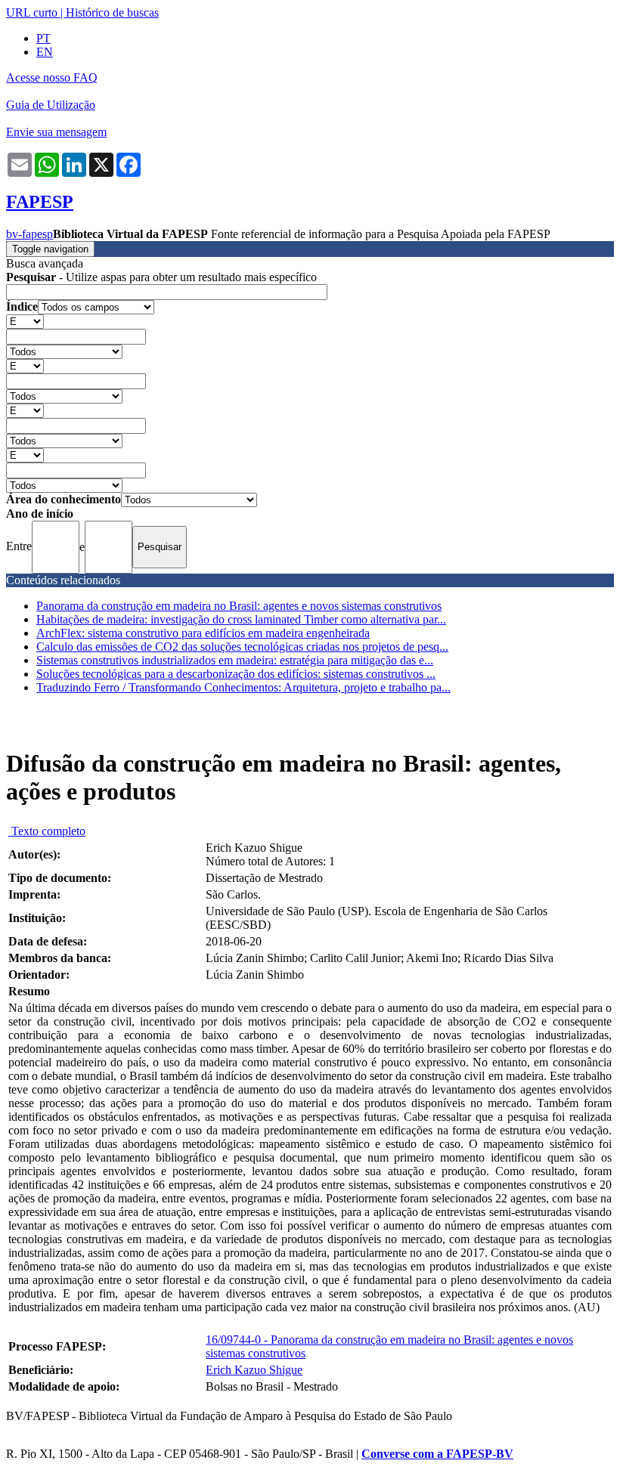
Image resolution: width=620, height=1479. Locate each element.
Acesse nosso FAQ (52, 77)
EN (44, 51)
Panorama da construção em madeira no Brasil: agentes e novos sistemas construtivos (239, 605)
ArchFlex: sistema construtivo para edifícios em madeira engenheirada (203, 633)
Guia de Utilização (50, 104)
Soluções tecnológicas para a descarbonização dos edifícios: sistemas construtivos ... (236, 673)
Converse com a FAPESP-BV (437, 1453)
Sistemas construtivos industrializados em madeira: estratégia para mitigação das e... (234, 660)
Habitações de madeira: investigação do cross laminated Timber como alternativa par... (241, 619)
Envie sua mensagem (56, 131)
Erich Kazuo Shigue (254, 1369)
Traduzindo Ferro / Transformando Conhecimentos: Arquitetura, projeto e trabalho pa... (243, 687)
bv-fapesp (29, 233)
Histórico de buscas (112, 12)
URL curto (31, 12)
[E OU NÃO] (25, 320)
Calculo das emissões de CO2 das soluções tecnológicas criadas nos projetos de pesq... (242, 646)
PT (43, 38)
